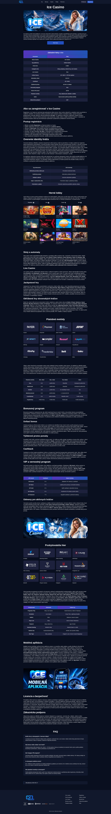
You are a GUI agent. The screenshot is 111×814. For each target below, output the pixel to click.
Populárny (30, 202)
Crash (62, 202)
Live (46, 202)
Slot (79, 202)
